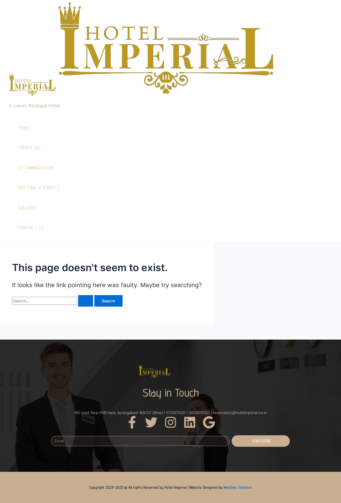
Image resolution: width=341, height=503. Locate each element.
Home (24, 128)
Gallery (28, 208)
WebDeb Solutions (237, 487)
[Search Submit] (85, 301)
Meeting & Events (39, 188)
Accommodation (36, 168)
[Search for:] (53, 300)
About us (29, 148)
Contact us (32, 228)
